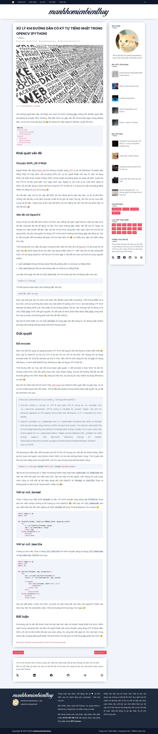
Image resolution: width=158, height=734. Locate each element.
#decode (62, 642)
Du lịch (125, 209)
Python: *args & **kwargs (129, 122)
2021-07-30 (32, 41)
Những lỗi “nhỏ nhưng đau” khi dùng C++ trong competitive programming (130, 143)
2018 (124, 228)
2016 (134, 228)
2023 (129, 225)
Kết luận (19, 144)
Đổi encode (22, 138)
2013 (119, 232)
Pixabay (37, 106)
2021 (139, 225)
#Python (21, 642)
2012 (124, 232)
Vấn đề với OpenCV (25, 134)
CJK (34, 190)
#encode (56, 642)
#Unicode (35, 642)
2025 (119, 225)
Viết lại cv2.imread (24, 140)
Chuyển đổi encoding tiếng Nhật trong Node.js (131, 74)
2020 (114, 228)
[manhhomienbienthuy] (79, 12)
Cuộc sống (117, 209)
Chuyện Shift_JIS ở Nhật (26, 132)
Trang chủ (103, 731)
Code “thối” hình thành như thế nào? (130, 180)
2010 (134, 232)
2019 (119, 228)
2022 (134, 225)
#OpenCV (28, 642)
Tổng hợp (116, 213)
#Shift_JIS (43, 642)
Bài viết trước (100, 652)
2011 (129, 232)
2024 (124, 225)
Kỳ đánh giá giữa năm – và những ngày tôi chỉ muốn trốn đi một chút (131, 192)
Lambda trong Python (127, 98)
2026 (114, 225)
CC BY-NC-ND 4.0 (70, 718)
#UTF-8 (50, 642)
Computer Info (124, 731)
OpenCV (82, 247)
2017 (129, 228)
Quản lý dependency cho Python (128, 110)
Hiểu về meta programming (129, 86)
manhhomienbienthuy (48, 41)
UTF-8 (72, 170)
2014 (114, 232)
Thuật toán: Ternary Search (129, 156)
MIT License (76, 721)
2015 (139, 228)
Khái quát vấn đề (22, 130)
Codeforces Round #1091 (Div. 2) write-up (130, 168)
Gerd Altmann (27, 106)
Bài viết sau (19, 652)
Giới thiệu (113, 731)
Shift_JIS (41, 170)
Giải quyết (20, 136)
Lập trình (21, 41)
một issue (56, 385)
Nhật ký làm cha (138, 731)
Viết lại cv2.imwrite (25, 142)
